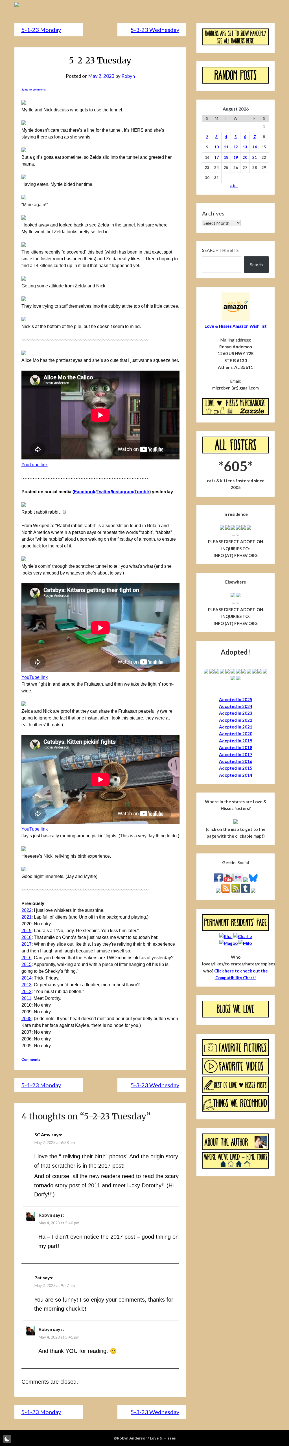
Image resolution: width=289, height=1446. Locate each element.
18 (226, 157)
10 (216, 147)
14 (254, 147)
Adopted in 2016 (235, 761)
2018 (26, 937)
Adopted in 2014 (235, 775)
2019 (26, 930)
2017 (26, 944)
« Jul (234, 186)
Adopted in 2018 (235, 747)
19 (235, 157)
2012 (26, 991)
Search (256, 264)
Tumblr (141, 491)
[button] (7, 1439)
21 (254, 157)
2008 (26, 1018)
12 (235, 147)
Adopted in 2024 (235, 706)
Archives (213, 213)
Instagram (122, 491)
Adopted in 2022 (235, 720)
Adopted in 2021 (235, 726)
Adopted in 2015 (235, 768)
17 (216, 157)
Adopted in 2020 (235, 733)
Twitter (104, 491)
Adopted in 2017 (235, 754)
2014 (26, 978)
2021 (26, 917)
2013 (26, 984)
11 (226, 147)
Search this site (220, 250)
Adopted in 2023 (235, 713)
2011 (26, 998)
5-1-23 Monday (41, 29)
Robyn (128, 76)
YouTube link (34, 464)
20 (245, 157)
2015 (26, 964)
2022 (26, 910)
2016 (26, 957)
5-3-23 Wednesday (155, 29)
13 (245, 147)
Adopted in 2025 (235, 699)
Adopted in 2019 (235, 740)
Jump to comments (33, 89)
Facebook (84, 491)
